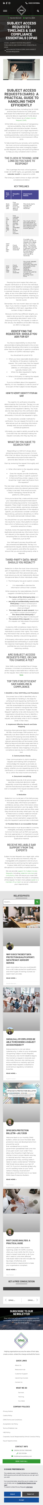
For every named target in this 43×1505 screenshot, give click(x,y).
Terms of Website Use (10, 1428)
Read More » (11, 978)
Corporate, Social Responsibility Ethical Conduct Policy (21, 1436)
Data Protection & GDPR (15, 49)
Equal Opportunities (10, 1441)
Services (21, 1392)
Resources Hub (20, 1369)
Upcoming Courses (21, 1378)
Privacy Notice (8, 1411)
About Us (18, 1365)
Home (6, 43)
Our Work (21, 1401)
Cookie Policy (7, 1415)
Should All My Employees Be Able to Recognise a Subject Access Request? (20, 1042)
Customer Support (21, 1374)
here (21, 675)
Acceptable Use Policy (10, 1424)
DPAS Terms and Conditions (12, 1420)
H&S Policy (6, 1432)
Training (21, 1397)
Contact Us (18, 1382)
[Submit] (37, 902)
